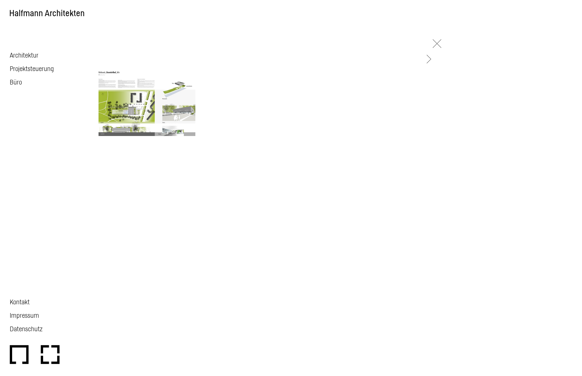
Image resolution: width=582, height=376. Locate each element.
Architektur (24, 55)
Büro (16, 82)
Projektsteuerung (32, 68)
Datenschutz (26, 328)
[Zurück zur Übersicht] (437, 43)
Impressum (24, 315)
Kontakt (20, 302)
